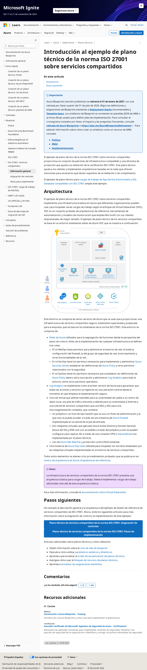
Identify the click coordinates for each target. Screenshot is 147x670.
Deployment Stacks (101, 109)
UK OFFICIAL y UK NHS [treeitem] (19, 200)
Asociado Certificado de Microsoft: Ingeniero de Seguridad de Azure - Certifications (85, 626)
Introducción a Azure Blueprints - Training (64, 614)
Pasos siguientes (54, 85)
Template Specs (55, 113)
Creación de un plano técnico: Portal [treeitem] (18, 73)
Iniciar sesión (137, 25)
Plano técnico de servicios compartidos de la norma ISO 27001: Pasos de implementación (93, 533)
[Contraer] (35, 40)
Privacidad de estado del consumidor (20, 668)
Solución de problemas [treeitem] (17, 230)
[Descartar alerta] (141, 5)
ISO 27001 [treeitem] (13, 157)
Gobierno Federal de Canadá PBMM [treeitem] (22, 150)
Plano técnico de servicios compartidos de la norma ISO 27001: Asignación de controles (93, 524)
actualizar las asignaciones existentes (81, 564)
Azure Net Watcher (70, 442)
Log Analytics (115, 377)
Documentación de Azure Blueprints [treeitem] (18, 54)
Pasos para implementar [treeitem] (22, 181)
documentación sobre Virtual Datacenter (104, 492)
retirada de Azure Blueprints (62, 125)
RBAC (55, 144)
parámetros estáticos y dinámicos (93, 552)
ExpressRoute (125, 434)
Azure (56, 42)
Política (56, 140)
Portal (114, 32)
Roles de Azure (57, 337)
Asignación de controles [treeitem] (21, 176)
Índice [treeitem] (11, 125)
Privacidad (95, 664)
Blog (69, 664)
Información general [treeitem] (20, 171)
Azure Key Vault (76, 446)
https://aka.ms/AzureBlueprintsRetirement (106, 125)
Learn (47, 42)
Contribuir (82, 664)
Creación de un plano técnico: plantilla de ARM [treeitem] (20, 108)
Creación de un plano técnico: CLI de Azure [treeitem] (18, 90)
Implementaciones (62, 148)
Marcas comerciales (72, 668)
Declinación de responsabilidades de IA (21, 664)
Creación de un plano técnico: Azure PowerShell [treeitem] (20, 82)
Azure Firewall (120, 417)
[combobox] (19, 46)
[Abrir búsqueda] (126, 25)
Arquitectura (52, 81)
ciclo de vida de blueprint (93, 548)
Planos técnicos (85, 42)
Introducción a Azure (131, 32)
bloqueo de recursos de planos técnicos (96, 560)
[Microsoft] (5, 25)
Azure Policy (108, 365)
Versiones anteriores (54, 664)
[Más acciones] (140, 42)
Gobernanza (68, 42)
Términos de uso (52, 668)
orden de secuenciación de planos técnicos (101, 556)
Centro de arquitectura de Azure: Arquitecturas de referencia (77, 460)
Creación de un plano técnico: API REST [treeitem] (18, 99)
